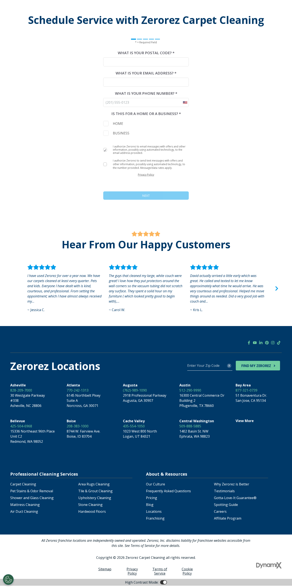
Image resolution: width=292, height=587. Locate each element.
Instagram (273, 343)
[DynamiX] (269, 565)
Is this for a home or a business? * (146, 113)
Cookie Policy (187, 571)
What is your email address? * (146, 73)
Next (276, 288)
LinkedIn (261, 343)
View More (245, 420)
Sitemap (104, 569)
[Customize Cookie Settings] (8, 579)
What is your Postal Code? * (146, 52)
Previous (15, 288)
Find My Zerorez (256, 365)
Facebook (249, 343)
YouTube (255, 343)
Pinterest (267, 343)
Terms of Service (159, 571)
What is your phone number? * (146, 93)
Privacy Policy (146, 174)
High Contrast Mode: (141, 582)
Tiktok (279, 343)
